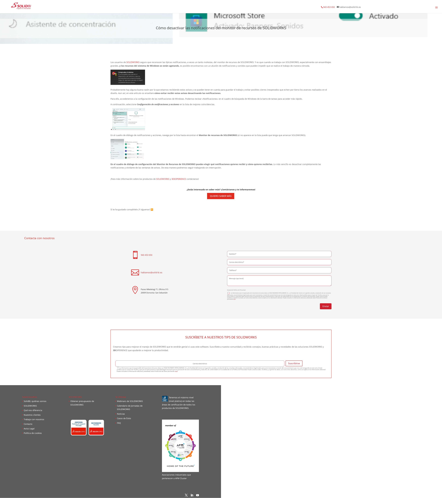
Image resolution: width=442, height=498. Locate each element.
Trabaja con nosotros (34, 419)
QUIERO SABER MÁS (220, 195)
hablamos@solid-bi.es (151, 272)
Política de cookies (33, 433)
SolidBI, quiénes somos (35, 401)
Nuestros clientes (32, 414)
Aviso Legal (29, 428)
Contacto (28, 424)
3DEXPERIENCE (179, 179)
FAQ (119, 423)
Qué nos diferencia (33, 410)
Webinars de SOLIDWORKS (130, 401)
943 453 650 (329, 7)
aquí (234, 299)
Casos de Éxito (124, 418)
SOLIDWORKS (133, 62)
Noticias (121, 413)
